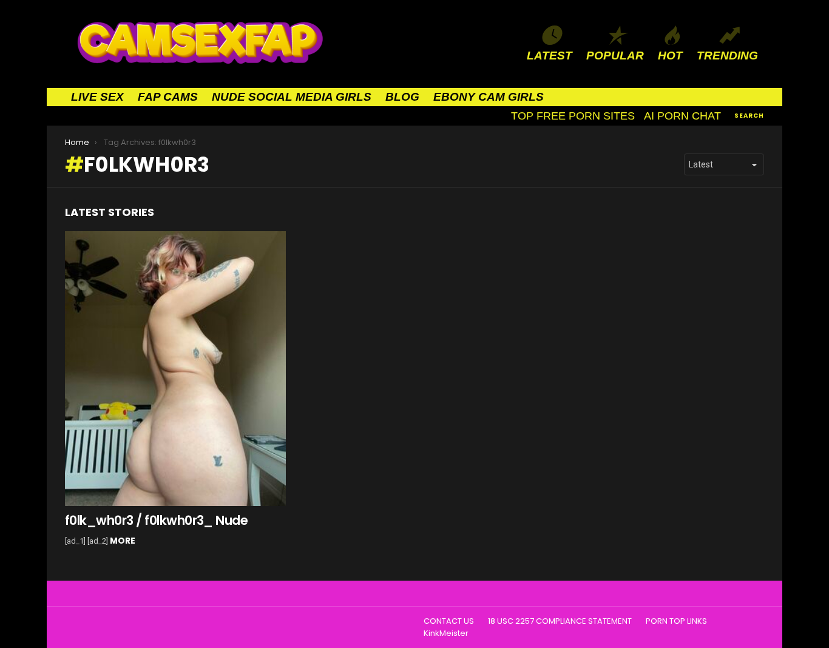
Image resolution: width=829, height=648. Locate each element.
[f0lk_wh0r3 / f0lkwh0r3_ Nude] (175, 369)
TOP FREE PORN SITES (573, 116)
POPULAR (615, 55)
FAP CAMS (168, 96)
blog (402, 96)
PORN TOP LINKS (676, 621)
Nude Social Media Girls (291, 96)
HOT (670, 55)
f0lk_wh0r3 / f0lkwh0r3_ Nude (156, 520)
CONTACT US (449, 621)
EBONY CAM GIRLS (488, 96)
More (122, 541)
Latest (549, 55)
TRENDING (727, 55)
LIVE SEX (97, 96)
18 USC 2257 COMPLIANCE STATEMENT (560, 621)
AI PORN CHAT (682, 116)
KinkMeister (446, 633)
